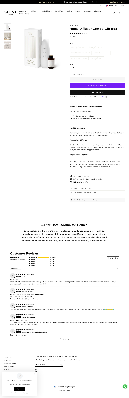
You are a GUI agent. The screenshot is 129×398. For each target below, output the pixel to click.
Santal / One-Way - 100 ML (80, 53)
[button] (74, 34)
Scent (73, 43)
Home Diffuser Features (83, 193)
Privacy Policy (8, 357)
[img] (21, 274)
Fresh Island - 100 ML (101, 53)
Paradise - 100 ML (77, 47)
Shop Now (95, 2)
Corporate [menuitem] (87, 11)
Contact (6, 369)
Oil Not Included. (96, 58)
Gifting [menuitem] (77, 11)
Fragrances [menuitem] (23, 11)
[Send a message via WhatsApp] (125, 386)
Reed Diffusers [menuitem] (46, 11)
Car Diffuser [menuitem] (59, 11)
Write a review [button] (113, 258)
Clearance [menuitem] (98, 11)
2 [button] (63, 339)
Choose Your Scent (81, 188)
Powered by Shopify (64, 390)
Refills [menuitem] (69, 11)
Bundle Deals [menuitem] (24, 14)
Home (71, 25)
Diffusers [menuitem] (34, 11)
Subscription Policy (10, 363)
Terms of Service (9, 366)
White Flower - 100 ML (79, 58)
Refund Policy (8, 360)
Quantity (74, 64)
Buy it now (97, 92)
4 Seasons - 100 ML (95, 47)
